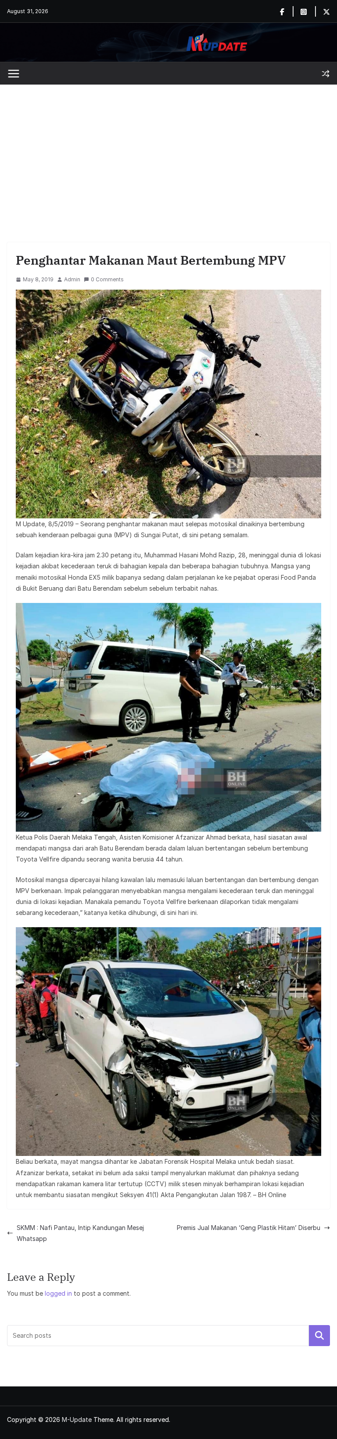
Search (319, 1335)
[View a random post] (325, 73)
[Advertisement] (168, 150)
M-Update (77, 1419)
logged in (58, 1293)
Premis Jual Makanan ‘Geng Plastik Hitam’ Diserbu (248, 1227)
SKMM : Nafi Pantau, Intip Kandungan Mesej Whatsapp (80, 1233)
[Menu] (13, 73)
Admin (72, 279)
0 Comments (107, 279)
